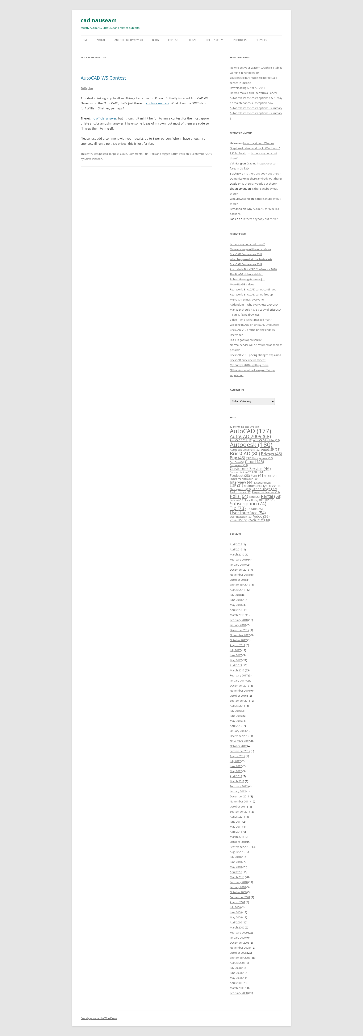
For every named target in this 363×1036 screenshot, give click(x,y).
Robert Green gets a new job (247, 279)
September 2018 (240, 585)
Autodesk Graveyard (128, 40)
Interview (241, 482)
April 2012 (236, 776)
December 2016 (239, 685)
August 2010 (237, 852)
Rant (254, 497)
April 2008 (236, 983)
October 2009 (238, 892)
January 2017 (238, 680)
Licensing (262, 483)
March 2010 (237, 877)
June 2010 (236, 862)
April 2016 (236, 726)
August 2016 (237, 706)
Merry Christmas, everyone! (247, 299)
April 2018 (236, 610)
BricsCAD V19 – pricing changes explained (255, 355)
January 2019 (238, 564)
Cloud (123, 154)
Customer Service (250, 468)
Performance (240, 492)
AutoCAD (250, 431)
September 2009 (240, 897)
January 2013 (238, 731)
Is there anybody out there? (263, 173)
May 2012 (236, 771)
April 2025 (236, 544)
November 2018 (240, 574)
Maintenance (256, 486)
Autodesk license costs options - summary (256, 108)
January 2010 (238, 887)
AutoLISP (270, 449)
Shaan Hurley (253, 500)
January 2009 (238, 937)
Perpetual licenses (266, 492)
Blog (155, 40)
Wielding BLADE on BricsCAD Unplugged (254, 325)
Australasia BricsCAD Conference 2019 (253, 269)
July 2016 (235, 711)
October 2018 (238, 580)
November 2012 (240, 741)
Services (261, 40)
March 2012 (237, 781)
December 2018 (239, 569)
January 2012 (238, 791)
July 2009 (235, 907)
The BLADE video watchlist (246, 274)
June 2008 (236, 973)
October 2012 (238, 746)
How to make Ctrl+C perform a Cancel (253, 93)
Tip (238, 508)
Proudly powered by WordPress (99, 1018)
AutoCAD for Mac (266, 440)
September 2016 (240, 700)
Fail (257, 472)
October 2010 (238, 842)
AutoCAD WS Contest (103, 78)
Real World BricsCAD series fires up (251, 294)
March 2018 (237, 615)
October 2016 (238, 695)
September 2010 (240, 847)
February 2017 (239, 675)
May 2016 (236, 721)
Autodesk (251, 444)
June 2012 (236, 766)
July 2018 (235, 595)
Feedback (240, 475)
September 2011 (240, 811)
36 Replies (87, 88)
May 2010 (236, 867)
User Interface (248, 513)
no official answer (104, 118)
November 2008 (240, 947)
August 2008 (237, 963)
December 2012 (239, 736)
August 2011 (237, 816)
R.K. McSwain (238, 153)
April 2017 (236, 665)
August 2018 (237, 590)
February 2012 (239, 786)
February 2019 (239, 559)
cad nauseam (99, 20)
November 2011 (240, 801)
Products (240, 40)
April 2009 (236, 922)
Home (84, 40)
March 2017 (237, 670)
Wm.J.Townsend (240, 199)
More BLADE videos (242, 284)
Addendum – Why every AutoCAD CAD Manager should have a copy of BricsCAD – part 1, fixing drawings (255, 309)
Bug (237, 457)
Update (254, 509)
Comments (135, 154)
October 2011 (238, 806)
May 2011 (236, 827)
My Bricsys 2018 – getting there (249, 365)
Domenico (236, 178)
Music (275, 485)
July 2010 (235, 857)
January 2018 (238, 625)
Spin (269, 500)
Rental (271, 496)
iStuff (174, 154)
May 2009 (236, 917)
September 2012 (240, 751)
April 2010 (236, 872)
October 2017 (238, 640)
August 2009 (237, 902)
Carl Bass (237, 462)
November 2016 (240, 690)
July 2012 (235, 761)
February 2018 (239, 620)
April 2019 (236, 549)
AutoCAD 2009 (250, 436)
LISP (236, 485)
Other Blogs (264, 489)
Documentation (240, 472)
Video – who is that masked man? (251, 320)
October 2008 (238, 953)
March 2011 (237, 837)
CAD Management (259, 458)
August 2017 (237, 645)
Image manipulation (244, 479)
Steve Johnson (93, 159)
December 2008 (239, 942)
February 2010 (239, 882)
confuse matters (157, 103)
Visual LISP (239, 520)
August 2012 (237, 756)
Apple (115, 154)
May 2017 (236, 660)
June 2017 (236, 655)
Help (270, 476)
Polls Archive (215, 40)
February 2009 (239, 932)
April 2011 (236, 832)
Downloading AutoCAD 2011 (247, 88)
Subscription (248, 503)
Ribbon (236, 500)
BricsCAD (245, 453)
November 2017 (240, 635)
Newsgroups (240, 489)
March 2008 (237, 988)
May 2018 (236, 605)
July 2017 (235, 650)
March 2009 (237, 927)
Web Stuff (259, 520)
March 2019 (237, 554)
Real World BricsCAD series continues (253, 289)
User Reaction (241, 517)
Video (261, 516)
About (101, 40)
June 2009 (236, 912)
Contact (174, 40)
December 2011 (239, 796)
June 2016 (236, 716)
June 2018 (236, 600)
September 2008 (240, 958)
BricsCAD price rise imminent (248, 360)
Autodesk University (245, 450)
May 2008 (236, 978)
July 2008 (235, 968)
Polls (153, 154)
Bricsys (271, 453)
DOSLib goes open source (246, 340)
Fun (146, 154)
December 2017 (239, 630)
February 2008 (239, 993)
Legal (193, 40)
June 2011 (236, 821)
